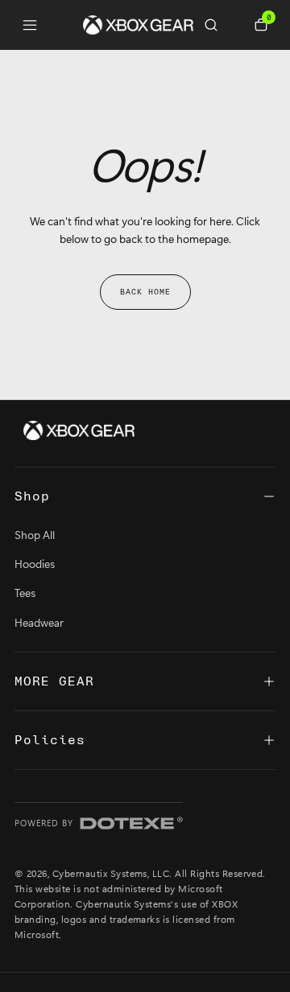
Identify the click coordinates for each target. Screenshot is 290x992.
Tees (24, 592)
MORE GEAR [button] (54, 681)
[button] (217, 24)
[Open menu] (29, 25)
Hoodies (34, 563)
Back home (145, 292)
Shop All (34, 534)
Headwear (39, 622)
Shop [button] (32, 496)
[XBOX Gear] (78, 430)
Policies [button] (49, 740)
